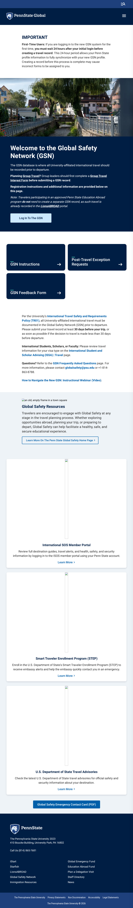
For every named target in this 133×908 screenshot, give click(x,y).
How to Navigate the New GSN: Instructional (51, 380)
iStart (13, 861)
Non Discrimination (77, 897)
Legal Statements (111, 897)
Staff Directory (76, 877)
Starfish (14, 866)
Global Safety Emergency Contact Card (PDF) (66, 804)
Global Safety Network (23, 877)
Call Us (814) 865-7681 (23, 850)
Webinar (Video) (90, 380)
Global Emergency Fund (81, 861)
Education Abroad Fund (81, 866)
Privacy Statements (57, 897)
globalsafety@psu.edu (79, 367)
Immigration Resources (23, 882)
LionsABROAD (18, 871)
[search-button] (123, 4)
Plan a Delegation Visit (81, 871)
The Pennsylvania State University (29, 897)
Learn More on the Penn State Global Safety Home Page (59, 440)
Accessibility (94, 897)
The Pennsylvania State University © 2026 (66, 903)
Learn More (65, 562)
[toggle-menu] (124, 15)
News (71, 882)
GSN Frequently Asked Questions (74, 363)
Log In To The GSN (31, 218)
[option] (23, 861)
